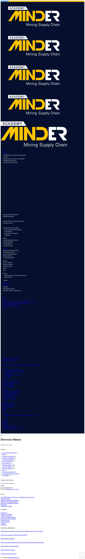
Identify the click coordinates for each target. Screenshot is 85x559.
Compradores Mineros (8, 459)
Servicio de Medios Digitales (8, 518)
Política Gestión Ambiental (7, 538)
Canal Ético (4, 524)
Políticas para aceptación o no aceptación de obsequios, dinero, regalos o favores (22, 531)
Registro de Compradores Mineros (10, 503)
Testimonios (4, 512)
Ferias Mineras (6, 463)
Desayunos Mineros (7, 468)
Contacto (3, 523)
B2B (3, 454)
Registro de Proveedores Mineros (9, 501)
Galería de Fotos (5, 520)
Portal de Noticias (5, 498)
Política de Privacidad (6, 506)
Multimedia (4, 504)
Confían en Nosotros (6, 515)
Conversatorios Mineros (8, 472)
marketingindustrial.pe (13, 557)
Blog (3, 470)
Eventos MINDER (7, 461)
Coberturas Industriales (8, 458)
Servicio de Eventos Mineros (8, 517)
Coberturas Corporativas (8, 456)
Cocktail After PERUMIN (9, 452)
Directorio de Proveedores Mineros (10, 500)
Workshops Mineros (7, 465)
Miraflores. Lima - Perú (12, 489)
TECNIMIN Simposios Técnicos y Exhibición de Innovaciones (17, 497)
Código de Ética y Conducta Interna (10, 546)
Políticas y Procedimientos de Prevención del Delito (14, 535)
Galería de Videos (5, 521)
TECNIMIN (5, 475)
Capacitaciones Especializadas (10, 473)
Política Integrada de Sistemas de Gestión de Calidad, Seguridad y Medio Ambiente (22, 542)
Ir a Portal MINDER (5, 1)
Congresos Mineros (7, 466)
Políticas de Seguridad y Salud (8, 553)
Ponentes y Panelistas (6, 514)
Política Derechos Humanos (8, 550)
